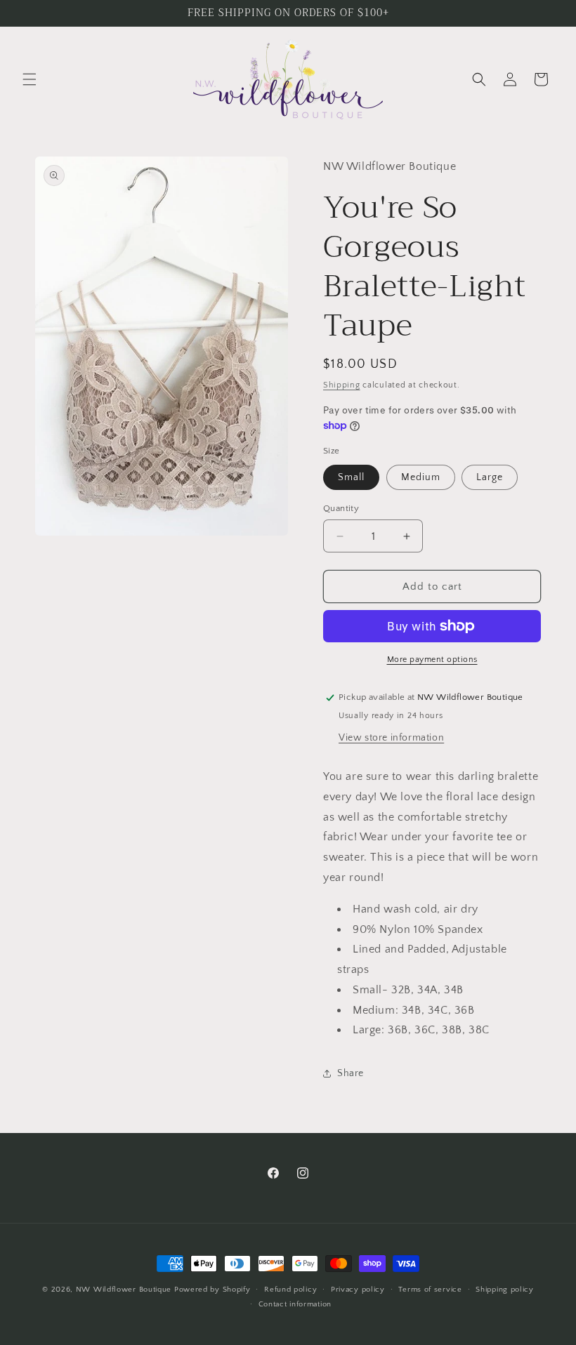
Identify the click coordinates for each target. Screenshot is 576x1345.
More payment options (432, 659)
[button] (29, 79)
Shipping (341, 385)
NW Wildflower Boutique (123, 1289)
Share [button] (350, 1073)
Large (489, 477)
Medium (420, 477)
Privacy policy (358, 1289)
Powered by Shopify (212, 1289)
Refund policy (290, 1289)
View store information (391, 737)
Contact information (295, 1304)
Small (351, 477)
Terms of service (430, 1289)
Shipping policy (505, 1289)
